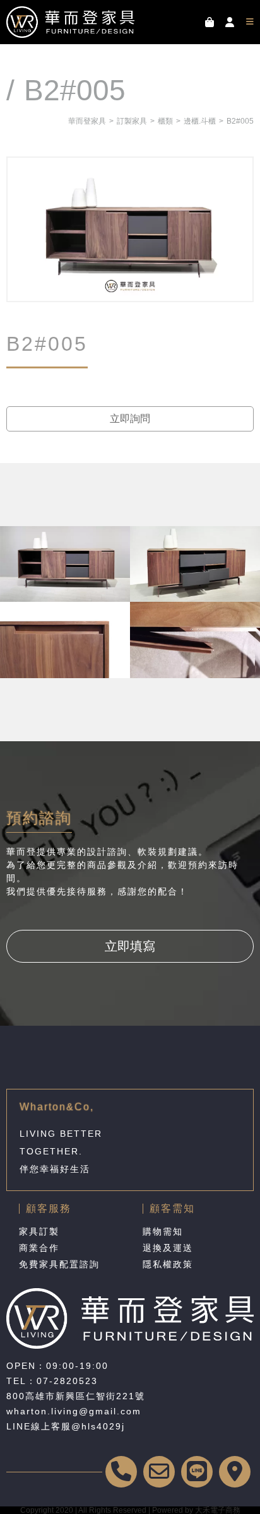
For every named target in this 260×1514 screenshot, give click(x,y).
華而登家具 (87, 121)
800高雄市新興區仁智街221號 (75, 1396)
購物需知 (163, 1231)
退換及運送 (168, 1248)
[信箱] (159, 1472)
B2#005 (240, 121)
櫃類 (165, 121)
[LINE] (197, 1472)
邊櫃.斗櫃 (200, 121)
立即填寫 (130, 946)
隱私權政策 (168, 1264)
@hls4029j (98, 1426)
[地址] (235, 1472)
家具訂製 (39, 1231)
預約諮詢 (39, 817)
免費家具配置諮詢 (59, 1264)
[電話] (121, 1472)
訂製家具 (132, 121)
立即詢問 (130, 418)
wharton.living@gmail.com (73, 1411)
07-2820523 (67, 1381)
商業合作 (39, 1248)
